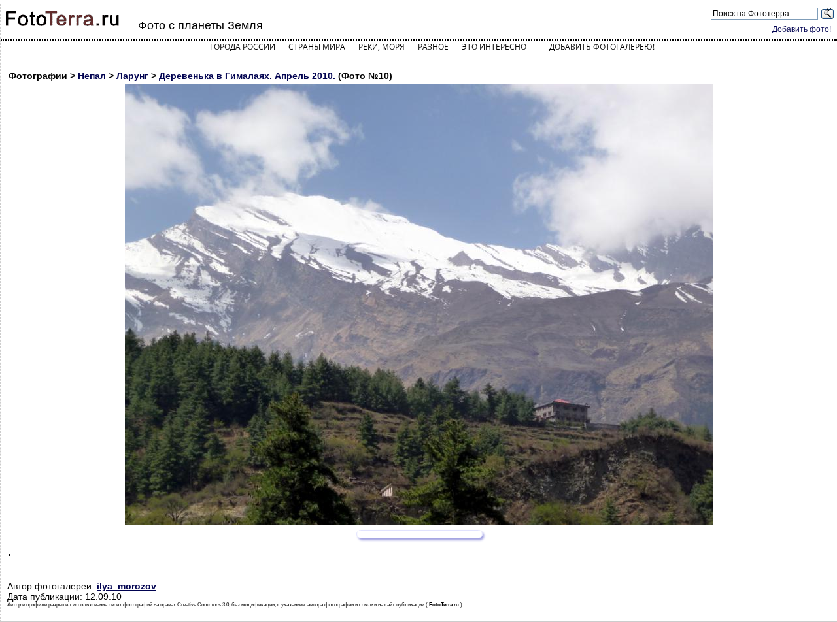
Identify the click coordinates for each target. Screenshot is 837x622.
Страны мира (316, 46)
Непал (92, 76)
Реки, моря (381, 46)
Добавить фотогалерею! (602, 46)
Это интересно (494, 46)
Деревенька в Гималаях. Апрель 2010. (247, 76)
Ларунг (132, 76)
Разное (433, 46)
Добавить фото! (801, 29)
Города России (242, 46)
